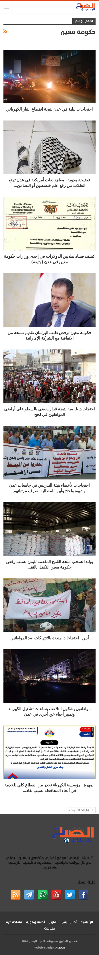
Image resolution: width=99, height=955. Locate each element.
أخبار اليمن (69, 922)
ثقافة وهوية (35, 922)
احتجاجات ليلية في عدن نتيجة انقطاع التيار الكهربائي (49, 109)
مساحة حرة (14, 922)
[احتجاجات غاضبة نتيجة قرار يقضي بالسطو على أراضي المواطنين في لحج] (49, 376)
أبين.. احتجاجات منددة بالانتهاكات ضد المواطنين (49, 637)
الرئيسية (87, 922)
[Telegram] (29, 895)
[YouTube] (56, 895)
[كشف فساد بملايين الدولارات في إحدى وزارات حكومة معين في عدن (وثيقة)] (49, 223)
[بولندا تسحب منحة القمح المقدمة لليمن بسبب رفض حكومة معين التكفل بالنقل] (49, 529)
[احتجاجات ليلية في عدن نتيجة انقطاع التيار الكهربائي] (49, 76)
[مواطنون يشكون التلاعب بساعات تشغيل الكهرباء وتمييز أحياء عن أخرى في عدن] (49, 676)
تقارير (53, 922)
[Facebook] (83, 895)
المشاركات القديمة (81, 810)
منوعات (49, 928)
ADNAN (60, 948)
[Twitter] (70, 895)
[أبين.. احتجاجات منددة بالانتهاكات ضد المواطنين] (49, 605)
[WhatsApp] (43, 895)
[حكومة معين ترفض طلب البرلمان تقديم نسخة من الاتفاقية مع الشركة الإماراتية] (49, 300)
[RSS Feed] (15, 895)
